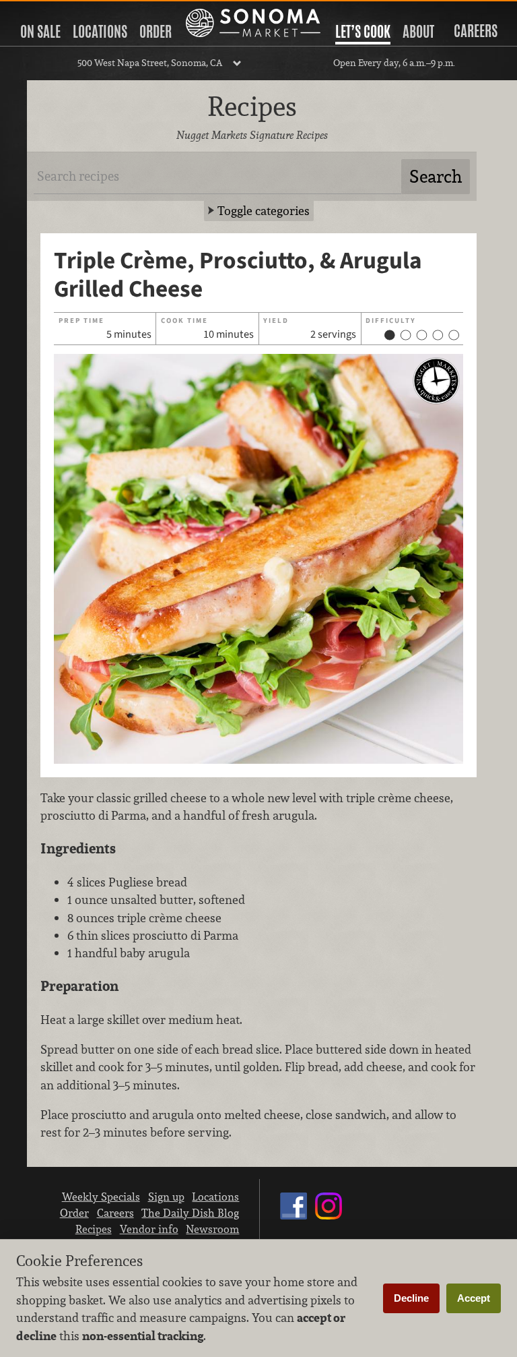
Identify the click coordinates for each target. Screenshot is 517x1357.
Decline (411, 1298)
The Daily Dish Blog (190, 1212)
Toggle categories (263, 210)
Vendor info (149, 1229)
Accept (473, 1298)
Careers (475, 31)
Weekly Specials (101, 1196)
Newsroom (212, 1229)
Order (155, 32)
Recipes (93, 1229)
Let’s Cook (362, 32)
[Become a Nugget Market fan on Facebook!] (293, 1219)
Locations (100, 32)
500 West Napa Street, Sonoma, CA (149, 63)
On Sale (40, 32)
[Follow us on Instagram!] (328, 1219)
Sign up (166, 1196)
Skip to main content (63, 11)
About (418, 32)
